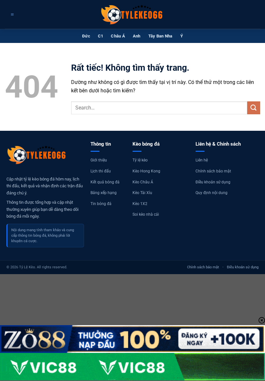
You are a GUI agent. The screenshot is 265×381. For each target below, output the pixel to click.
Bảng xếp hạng (103, 192)
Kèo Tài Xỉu (142, 192)
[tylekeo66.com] (132, 14)
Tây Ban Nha (160, 36)
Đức (86, 36)
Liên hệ (202, 160)
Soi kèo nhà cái (145, 214)
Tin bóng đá (100, 203)
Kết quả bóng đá (105, 182)
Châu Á (118, 36)
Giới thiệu (98, 160)
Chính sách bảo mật (213, 171)
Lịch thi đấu (100, 171)
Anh (137, 36)
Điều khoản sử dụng (213, 182)
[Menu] (11, 14)
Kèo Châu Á (142, 182)
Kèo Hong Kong (146, 171)
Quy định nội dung (212, 192)
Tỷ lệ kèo (140, 160)
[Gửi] (253, 107)
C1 (100, 36)
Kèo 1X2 (139, 203)
